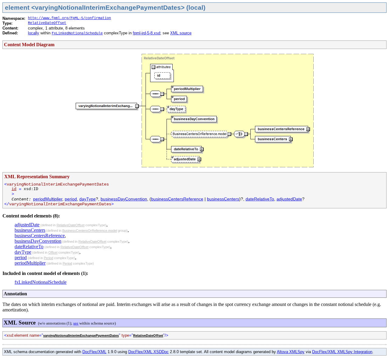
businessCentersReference (177, 198)
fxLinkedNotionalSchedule (41, 282)
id (14, 189)
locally (33, 33)
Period (48, 258)
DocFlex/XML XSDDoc (148, 351)
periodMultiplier (47, 198)
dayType (87, 198)
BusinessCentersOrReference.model (89, 230)
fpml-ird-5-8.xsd (146, 33)
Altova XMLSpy (291, 351)
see (75, 323)
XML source (180, 33)
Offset (52, 252)
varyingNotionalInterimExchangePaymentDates (81, 335)
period (71, 198)
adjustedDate (289, 198)
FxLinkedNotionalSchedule (77, 33)
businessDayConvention (124, 198)
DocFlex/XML (94, 351)
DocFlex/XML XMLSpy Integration (342, 351)
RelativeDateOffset (47, 23)
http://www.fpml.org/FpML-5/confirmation (69, 18)
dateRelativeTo (260, 198)
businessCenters (223, 198)
